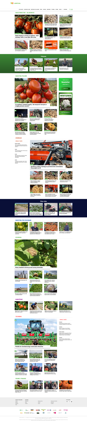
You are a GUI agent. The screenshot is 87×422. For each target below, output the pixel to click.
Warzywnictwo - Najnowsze (24, 13)
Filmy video (43, 201)
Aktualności (21, 9)
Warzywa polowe (27, 9)
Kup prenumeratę (65, 112)
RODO (16, 404)
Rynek (41, 9)
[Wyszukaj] (70, 9)
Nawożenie (48, 9)
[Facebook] (67, 402)
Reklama (16, 402)
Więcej (60, 9)
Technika (53, 9)
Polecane (43, 56)
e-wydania (65, 9)
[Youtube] (71, 402)
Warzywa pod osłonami (35, 9)
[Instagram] (69, 402)
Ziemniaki (18, 138)
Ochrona (44, 9)
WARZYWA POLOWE (21, 76)
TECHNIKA (18, 316)
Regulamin (16, 403)
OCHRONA (18, 237)
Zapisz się (65, 88)
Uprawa (56, 9)
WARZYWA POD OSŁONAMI (23, 220)
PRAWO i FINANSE (20, 378)
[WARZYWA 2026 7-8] (65, 102)
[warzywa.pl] (15, 3)
